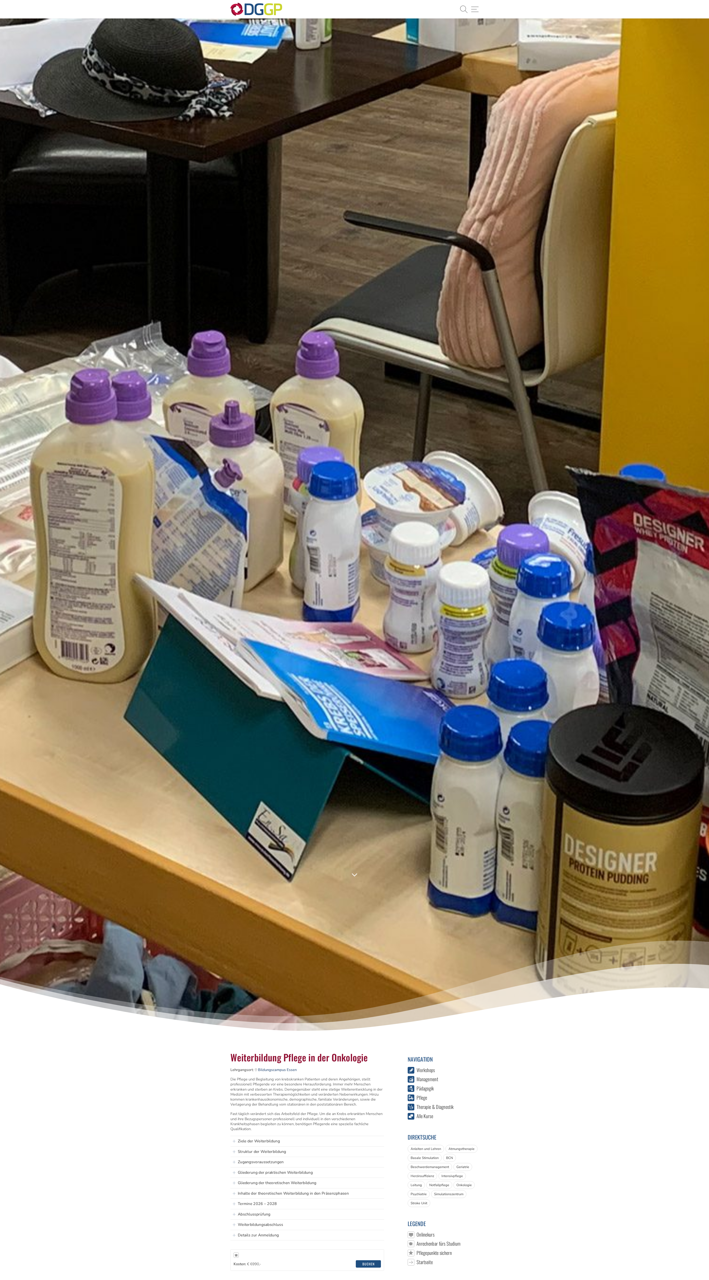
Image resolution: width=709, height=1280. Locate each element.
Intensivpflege (452, 1176)
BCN (449, 1158)
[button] (463, 9)
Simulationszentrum (448, 1194)
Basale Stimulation (425, 1158)
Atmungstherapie (461, 1149)
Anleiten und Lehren (426, 1149)
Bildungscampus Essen (277, 1069)
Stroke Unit (419, 1203)
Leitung (416, 1185)
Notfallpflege (439, 1185)
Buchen (368, 1264)
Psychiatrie (419, 1194)
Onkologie (464, 1185)
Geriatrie (462, 1167)
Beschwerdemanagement (430, 1167)
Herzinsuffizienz (422, 1176)
